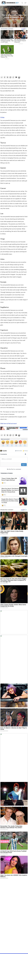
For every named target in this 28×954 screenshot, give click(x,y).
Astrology (14, 11)
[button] (25, 3)
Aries (2, 117)
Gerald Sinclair (9, 23)
